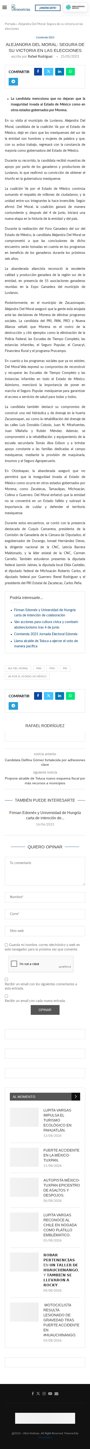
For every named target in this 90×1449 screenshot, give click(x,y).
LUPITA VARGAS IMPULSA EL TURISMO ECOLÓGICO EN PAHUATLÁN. (57, 1120)
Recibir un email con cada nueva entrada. (35, 1001)
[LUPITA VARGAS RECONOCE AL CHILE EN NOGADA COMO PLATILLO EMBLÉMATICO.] (24, 1222)
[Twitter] (38, 1393)
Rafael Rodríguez (40, 56)
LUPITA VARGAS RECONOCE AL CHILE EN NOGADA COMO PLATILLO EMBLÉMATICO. (60, 1225)
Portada (10, 24)
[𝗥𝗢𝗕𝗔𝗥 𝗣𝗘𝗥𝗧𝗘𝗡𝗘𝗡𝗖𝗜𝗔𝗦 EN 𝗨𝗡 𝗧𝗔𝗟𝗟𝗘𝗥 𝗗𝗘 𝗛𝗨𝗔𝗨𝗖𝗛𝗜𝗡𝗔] (24, 1262)
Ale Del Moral (18, 668)
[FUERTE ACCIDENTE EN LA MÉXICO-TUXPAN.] (24, 1157)
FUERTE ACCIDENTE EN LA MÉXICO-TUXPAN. (61, 1155)
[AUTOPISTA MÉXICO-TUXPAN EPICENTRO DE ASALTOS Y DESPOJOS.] (24, 1187)
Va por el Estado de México (27, 676)
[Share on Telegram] (13, 82)
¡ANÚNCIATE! (47, 7)
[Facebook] (33, 1393)
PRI (65, 668)
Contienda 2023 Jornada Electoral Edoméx (46, 634)
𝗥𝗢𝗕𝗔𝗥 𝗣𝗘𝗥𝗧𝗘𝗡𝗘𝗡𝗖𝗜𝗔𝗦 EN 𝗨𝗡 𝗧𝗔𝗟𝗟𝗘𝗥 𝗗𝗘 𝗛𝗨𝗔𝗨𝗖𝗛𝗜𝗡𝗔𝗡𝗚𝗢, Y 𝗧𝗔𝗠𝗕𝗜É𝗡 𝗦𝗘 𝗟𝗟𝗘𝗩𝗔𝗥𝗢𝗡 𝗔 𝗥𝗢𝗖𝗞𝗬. (61, 1270)
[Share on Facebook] (38, 71)
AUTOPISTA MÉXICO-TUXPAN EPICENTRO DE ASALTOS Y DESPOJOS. (61, 1187)
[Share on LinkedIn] (59, 71)
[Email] (56, 1393)
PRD (52, 668)
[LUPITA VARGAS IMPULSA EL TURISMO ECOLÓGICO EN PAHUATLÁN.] (24, 1117)
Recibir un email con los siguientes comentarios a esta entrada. (41, 986)
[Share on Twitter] (48, 71)
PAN (38, 668)
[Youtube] (50, 1393)
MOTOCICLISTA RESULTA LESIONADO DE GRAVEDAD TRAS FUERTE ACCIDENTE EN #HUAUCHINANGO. (61, 1320)
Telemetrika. (45, 1437)
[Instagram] (44, 1393)
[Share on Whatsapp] (70, 71)
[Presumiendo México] (75, 7)
